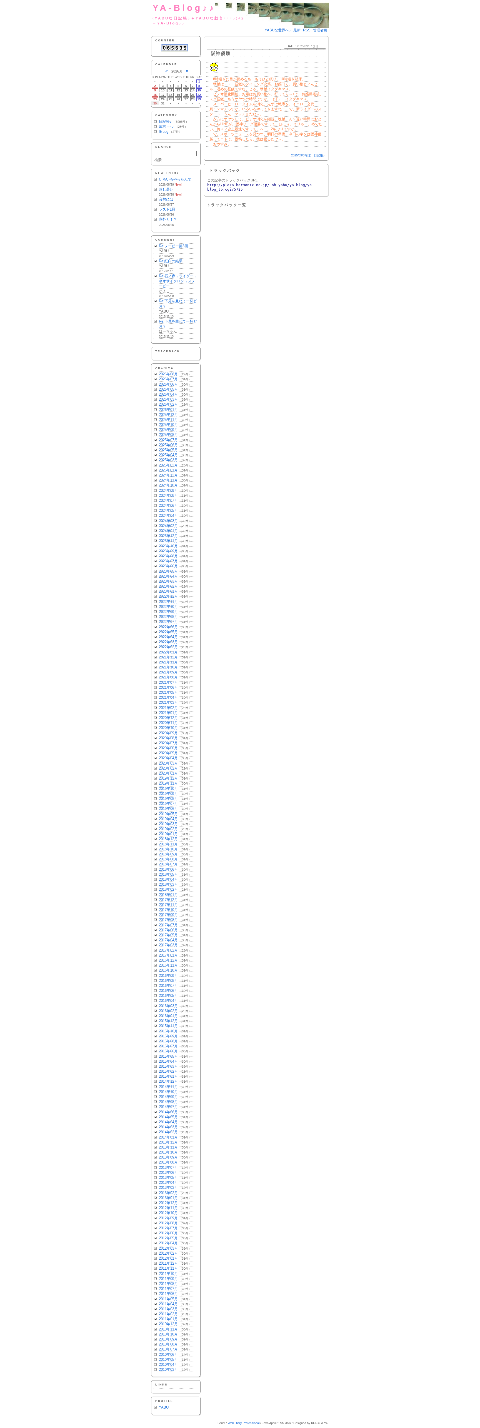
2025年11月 (168, 420)
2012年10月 (168, 1213)
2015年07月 (168, 1046)
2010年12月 (168, 1324)
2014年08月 (168, 1102)
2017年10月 (168, 910)
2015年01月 (168, 1076)
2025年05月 (168, 450)
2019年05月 (168, 814)
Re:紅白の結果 (170, 261)
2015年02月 (168, 1071)
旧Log (163, 131)
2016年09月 (168, 975)
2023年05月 (168, 571)
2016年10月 (168, 970)
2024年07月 (168, 500)
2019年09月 (168, 794)
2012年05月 (168, 1238)
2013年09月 (168, 1157)
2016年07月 (168, 985)
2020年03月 (168, 763)
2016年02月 (168, 1011)
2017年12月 (168, 900)
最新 (297, 30)
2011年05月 (168, 1299)
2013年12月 (168, 1142)
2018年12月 (168, 839)
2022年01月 (168, 652)
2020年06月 (168, 748)
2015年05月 (168, 1056)
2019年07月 (168, 804)
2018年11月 (168, 844)
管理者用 (320, 30)
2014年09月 (168, 1097)
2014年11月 (168, 1087)
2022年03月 (168, 642)
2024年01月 (168, 531)
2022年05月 (168, 632)
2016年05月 (168, 995)
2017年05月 (168, 935)
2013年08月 (168, 1162)
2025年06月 (168, 445)
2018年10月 (168, 849)
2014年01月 (168, 1137)
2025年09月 (168, 430)
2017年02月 (168, 950)
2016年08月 (168, 980)
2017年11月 (168, 905)
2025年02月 (168, 465)
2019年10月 (168, 789)
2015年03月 (168, 1066)
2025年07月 (168, 440)
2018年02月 (168, 889)
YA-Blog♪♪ (184, 8)
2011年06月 (168, 1294)
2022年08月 (168, 617)
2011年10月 (168, 1274)
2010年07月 (168, 1349)
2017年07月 (168, 925)
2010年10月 (168, 1334)
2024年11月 (168, 480)
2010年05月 (168, 1359)
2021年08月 (168, 677)
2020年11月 (168, 723)
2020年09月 (168, 733)
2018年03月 (168, 884)
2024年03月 (168, 521)
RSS (307, 30)
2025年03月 (168, 460)
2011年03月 (168, 1309)
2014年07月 (168, 1107)
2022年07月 (168, 622)
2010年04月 (168, 1364)
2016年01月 (168, 1016)
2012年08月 (168, 1223)
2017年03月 (168, 945)
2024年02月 (168, 526)
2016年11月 (168, 965)
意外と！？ (168, 219)
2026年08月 (168, 374)
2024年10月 (168, 485)
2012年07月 (168, 1228)
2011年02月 (168, 1314)
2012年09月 (168, 1218)
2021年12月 (168, 657)
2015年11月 (168, 1026)
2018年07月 (168, 864)
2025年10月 (168, 425)
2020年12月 (168, 718)
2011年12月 (168, 1263)
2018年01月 (168, 895)
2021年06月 (168, 687)
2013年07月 (168, 1167)
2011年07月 (168, 1289)
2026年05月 (168, 389)
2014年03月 (168, 1127)
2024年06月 (168, 505)
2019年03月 (168, 824)
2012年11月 (168, 1208)
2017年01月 (168, 955)
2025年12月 (168, 415)
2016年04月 (168, 1000)
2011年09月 (168, 1279)
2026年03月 (168, 399)
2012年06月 (168, 1233)
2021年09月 (168, 672)
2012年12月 (168, 1203)
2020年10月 (168, 728)
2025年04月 (168, 455)
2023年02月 (168, 586)
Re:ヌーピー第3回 (173, 246)
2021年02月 (168, 708)
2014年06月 (168, 1112)
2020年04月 (168, 758)
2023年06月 (168, 566)
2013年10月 (168, 1152)
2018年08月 (168, 859)
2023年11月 (168, 541)
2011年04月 (168, 1304)
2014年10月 (168, 1092)
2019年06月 (168, 809)
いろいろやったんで (175, 179)
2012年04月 (168, 1243)
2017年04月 (168, 940)
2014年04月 (168, 1122)
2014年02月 (168, 1132)
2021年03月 (168, 702)
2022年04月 (168, 637)
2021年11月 (168, 662)
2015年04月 (168, 1061)
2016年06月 (168, 990)
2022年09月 (168, 612)
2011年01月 (168, 1319)
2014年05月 (168, 1117)
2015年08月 (168, 1041)
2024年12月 (168, 475)
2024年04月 (168, 515)
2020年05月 (168, 753)
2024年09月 (168, 490)
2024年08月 (168, 495)
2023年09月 (168, 551)
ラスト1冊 (167, 209)
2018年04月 (168, 879)
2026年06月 (168, 384)
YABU (164, 1407)
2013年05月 (168, 1177)
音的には (166, 199)
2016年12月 (168, 960)
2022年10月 (168, 607)
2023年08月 (168, 556)
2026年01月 (168, 410)
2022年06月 (168, 627)
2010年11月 (168, 1329)
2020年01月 (168, 773)
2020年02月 (168, 768)
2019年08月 (168, 799)
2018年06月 (168, 869)
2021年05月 (168, 692)
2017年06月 (168, 930)
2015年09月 (168, 1036)
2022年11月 (168, 602)
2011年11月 (168, 1268)
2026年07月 (168, 379)
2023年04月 (168, 576)
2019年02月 (168, 829)
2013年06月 (168, 1172)
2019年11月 (168, 783)
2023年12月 (168, 536)
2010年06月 (168, 1354)
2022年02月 (168, 647)
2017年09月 (168, 915)
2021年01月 (168, 713)
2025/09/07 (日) (307, 46)
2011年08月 (168, 1284)
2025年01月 (168, 470)
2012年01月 (168, 1258)
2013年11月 (168, 1147)
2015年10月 (168, 1031)
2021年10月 (168, 667)
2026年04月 (168, 394)
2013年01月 (168, 1198)
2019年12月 (168, 778)
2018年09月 (168, 854)
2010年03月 (168, 1369)
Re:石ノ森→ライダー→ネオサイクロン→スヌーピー (178, 281)
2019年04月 (168, 819)
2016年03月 (168, 1006)
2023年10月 (168, 546)
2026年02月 (168, 404)
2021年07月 (168, 682)
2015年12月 (168, 1021)
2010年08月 (168, 1344)
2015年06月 (168, 1051)
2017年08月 (168, 920)
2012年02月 (168, 1253)
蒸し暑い (166, 189)
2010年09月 (168, 1339)
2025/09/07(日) (301, 155)
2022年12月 (168, 596)
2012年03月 (168, 1248)
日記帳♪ (165, 121)
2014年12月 (168, 1081)
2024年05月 (168, 510)
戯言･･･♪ (166, 126)
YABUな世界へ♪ (278, 30)
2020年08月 (168, 738)
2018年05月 (168, 874)
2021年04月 (168, 697)
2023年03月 (168, 581)
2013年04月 (168, 1182)
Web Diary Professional (243, 1423)
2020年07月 (168, 743)
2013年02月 (168, 1193)
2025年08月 (168, 435)
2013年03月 (168, 1187)
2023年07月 (168, 561)
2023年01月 (168, 591)
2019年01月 (168, 834)
